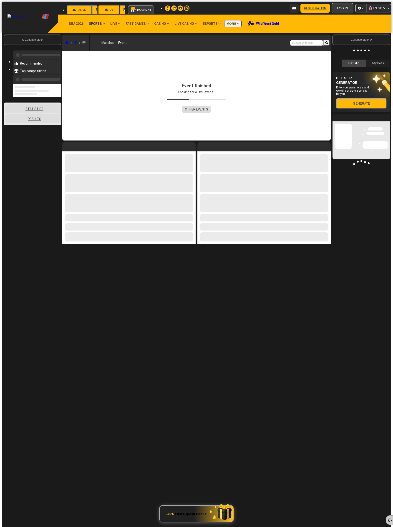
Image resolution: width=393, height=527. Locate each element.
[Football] (75, 42)
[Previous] (56, 76)
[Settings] (361, 8)
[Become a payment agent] (294, 8)
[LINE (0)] (67, 42)
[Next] (211, 146)
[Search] (326, 43)
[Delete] (326, 146)
